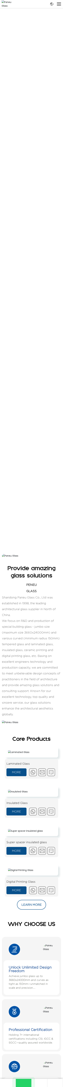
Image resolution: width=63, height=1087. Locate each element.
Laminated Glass (18, 763)
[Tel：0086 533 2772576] (55, 1083)
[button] (32, 540)
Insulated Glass (17, 803)
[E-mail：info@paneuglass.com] (39, 1083)
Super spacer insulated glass (26, 842)
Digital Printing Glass (20, 881)
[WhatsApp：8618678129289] (24, 1083)
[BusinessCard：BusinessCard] (8, 1083)
